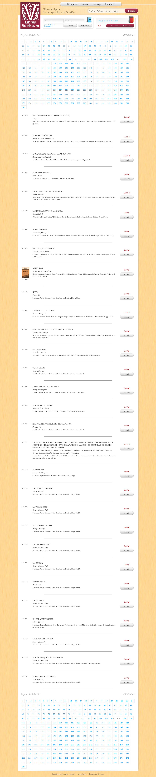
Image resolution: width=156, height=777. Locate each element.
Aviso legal (82, 774)
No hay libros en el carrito (108, 20)
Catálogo (96, 4)
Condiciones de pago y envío (63, 774)
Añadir (126, 121)
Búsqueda (72, 4)
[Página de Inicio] (30, 15)
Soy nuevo (85, 25)
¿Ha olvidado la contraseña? (49, 25)
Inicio (85, 4)
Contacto (110, 4)
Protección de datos (96, 774)
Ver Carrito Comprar (120, 25)
